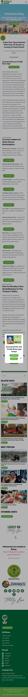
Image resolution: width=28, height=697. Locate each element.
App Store (14, 358)
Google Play (14, 355)
